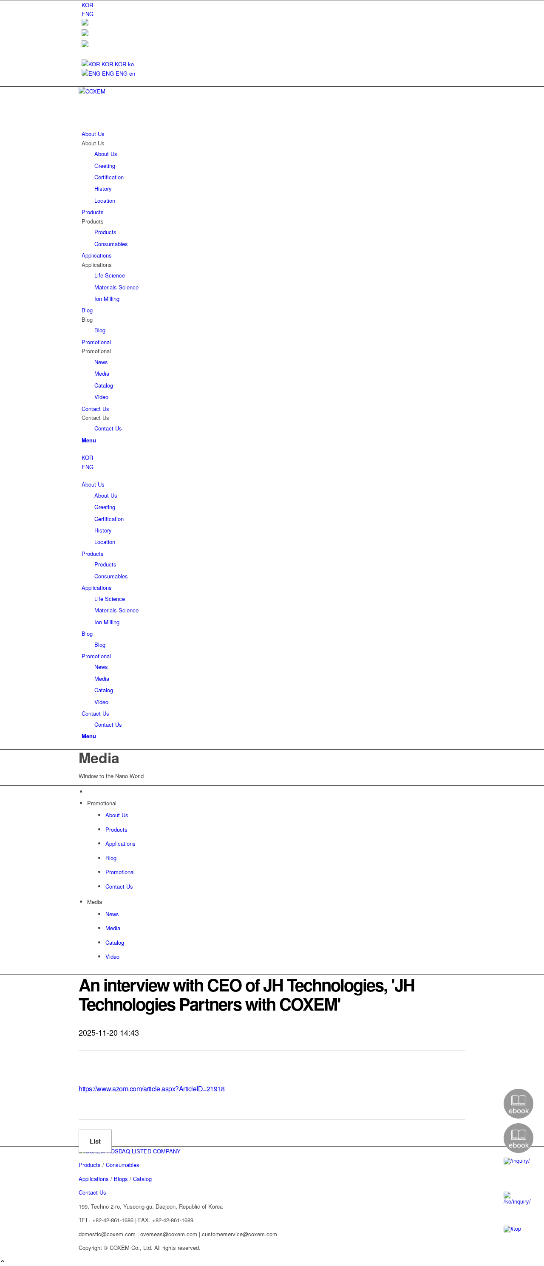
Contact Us (95, 713)
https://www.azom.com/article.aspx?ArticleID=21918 (151, 1088)
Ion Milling (106, 622)
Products (93, 553)
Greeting (104, 507)
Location (104, 542)
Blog (87, 633)
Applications (97, 587)
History (103, 530)
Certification (109, 519)
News (101, 667)
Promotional (96, 656)
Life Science (109, 599)
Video (101, 702)
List (95, 1141)
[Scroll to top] (3, 1262)
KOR (87, 457)
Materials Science (116, 610)
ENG (88, 467)
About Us (93, 484)
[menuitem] (273, 4)
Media (101, 678)
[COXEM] (142, 91)
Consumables (111, 576)
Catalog (103, 690)
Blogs (121, 1179)
